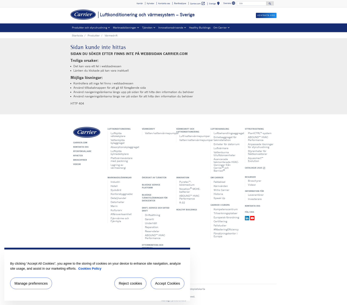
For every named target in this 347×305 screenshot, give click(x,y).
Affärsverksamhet (121, 214)
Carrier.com (80, 142)
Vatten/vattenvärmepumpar (158, 133)
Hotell (114, 185)
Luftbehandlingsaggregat (226, 133)
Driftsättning (152, 214)
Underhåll (151, 223)
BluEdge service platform (151, 186)
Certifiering (220, 221)
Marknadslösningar (120, 177)
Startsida (77, 35)
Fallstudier (220, 225)
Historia (218, 193)
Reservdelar (152, 231)
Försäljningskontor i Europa (225, 235)
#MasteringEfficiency (226, 229)
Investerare (255, 198)
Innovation (182, 177)
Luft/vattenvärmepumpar (192, 136)
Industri (115, 181)
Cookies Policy (89, 268)
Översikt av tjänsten (154, 177)
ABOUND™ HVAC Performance (258, 139)
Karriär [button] (140, 3)
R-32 (182, 202)
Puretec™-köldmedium (186, 183)
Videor (77, 164)
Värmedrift (148, 129)
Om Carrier (217, 177)
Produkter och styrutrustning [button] (89, 27)
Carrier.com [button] (197, 3)
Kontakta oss (81, 147)
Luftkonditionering (119, 129)
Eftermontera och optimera (152, 246)
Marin (114, 205)
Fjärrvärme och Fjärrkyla (120, 220)
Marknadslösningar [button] (124, 27)
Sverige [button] (215, 4)
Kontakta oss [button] (164, 3)
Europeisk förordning (226, 217)
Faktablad (219, 181)
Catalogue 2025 (255, 168)
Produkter (94, 35)
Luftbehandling (220, 129)
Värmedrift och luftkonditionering (187, 130)
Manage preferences (31, 283)
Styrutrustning (254, 129)
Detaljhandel (118, 198)
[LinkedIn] (247, 218)
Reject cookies (130, 283)
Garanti (149, 219)
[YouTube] (252, 218)
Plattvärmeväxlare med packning (121, 159)
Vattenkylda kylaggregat (118, 141)
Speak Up (219, 198)
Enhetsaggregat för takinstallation (225, 139)
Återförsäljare (82, 151)
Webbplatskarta (195, 288)
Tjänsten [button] (147, 27)
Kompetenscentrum (226, 209)
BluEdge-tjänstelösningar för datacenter (155, 198)
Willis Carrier (221, 189)
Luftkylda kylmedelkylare (120, 152)
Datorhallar (117, 202)
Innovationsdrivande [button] (170, 27)
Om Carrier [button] (220, 27)
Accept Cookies (167, 283)
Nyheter (78, 155)
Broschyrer (80, 160)
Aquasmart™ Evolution (255, 159)
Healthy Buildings (200, 27)
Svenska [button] (229, 3)
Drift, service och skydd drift (155, 209)
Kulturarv (116, 210)
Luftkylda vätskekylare (118, 135)
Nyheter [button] (150, 3)
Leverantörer (256, 194)
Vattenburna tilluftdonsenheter (224, 154)
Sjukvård (116, 189)
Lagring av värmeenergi (118, 166)
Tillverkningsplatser (225, 213)
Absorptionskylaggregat (123, 147)
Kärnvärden (221, 185)
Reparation (151, 227)
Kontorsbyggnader (122, 193)
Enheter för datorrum (226, 144)
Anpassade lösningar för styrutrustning (260, 146)
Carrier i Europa (220, 205)
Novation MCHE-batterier (189, 190)
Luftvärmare (221, 148)
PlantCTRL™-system (259, 133)
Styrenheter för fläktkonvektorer (257, 152)
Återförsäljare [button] (180, 3)
